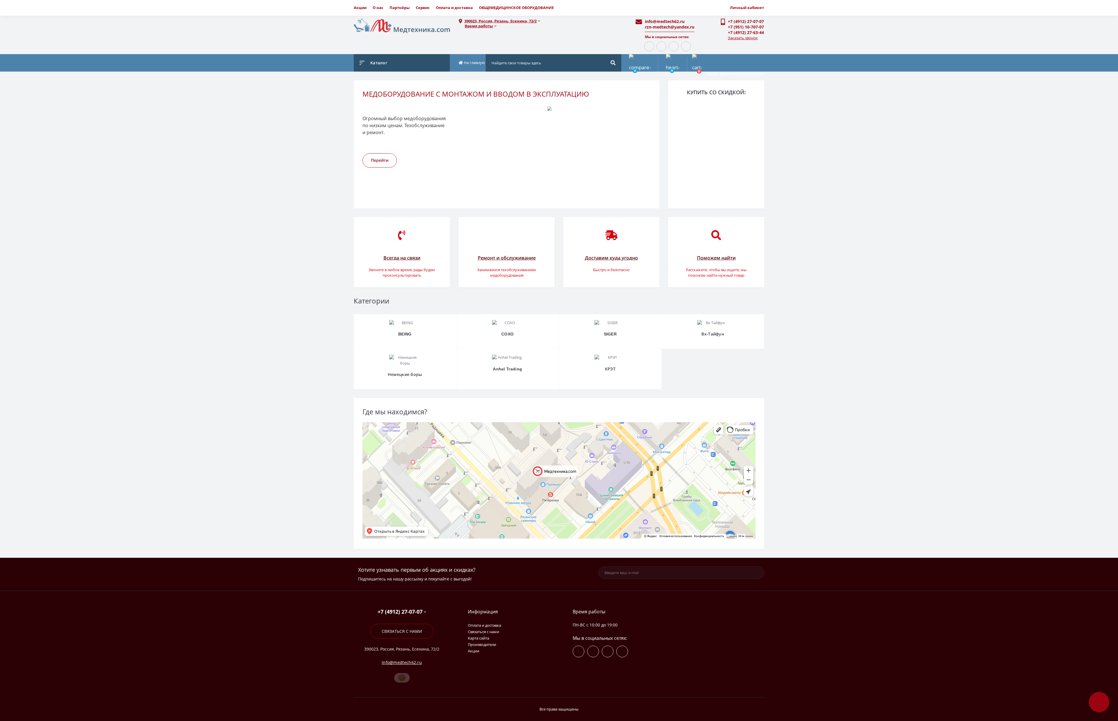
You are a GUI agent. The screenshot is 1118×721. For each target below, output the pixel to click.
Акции (360, 7)
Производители (482, 644)
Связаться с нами (402, 631)
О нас (378, 7)
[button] (542, 21)
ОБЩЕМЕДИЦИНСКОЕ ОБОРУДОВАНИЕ (516, 7)
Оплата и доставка (454, 7)
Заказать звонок (743, 37)
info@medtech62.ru (664, 21)
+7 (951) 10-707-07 (746, 27)
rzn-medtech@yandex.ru (669, 27)
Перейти (379, 160)
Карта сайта (478, 638)
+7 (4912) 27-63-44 (746, 32)
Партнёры (400, 7)
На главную (474, 62)
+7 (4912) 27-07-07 (746, 21)
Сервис (423, 7)
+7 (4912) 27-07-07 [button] (400, 611)
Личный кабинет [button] (747, 7)
